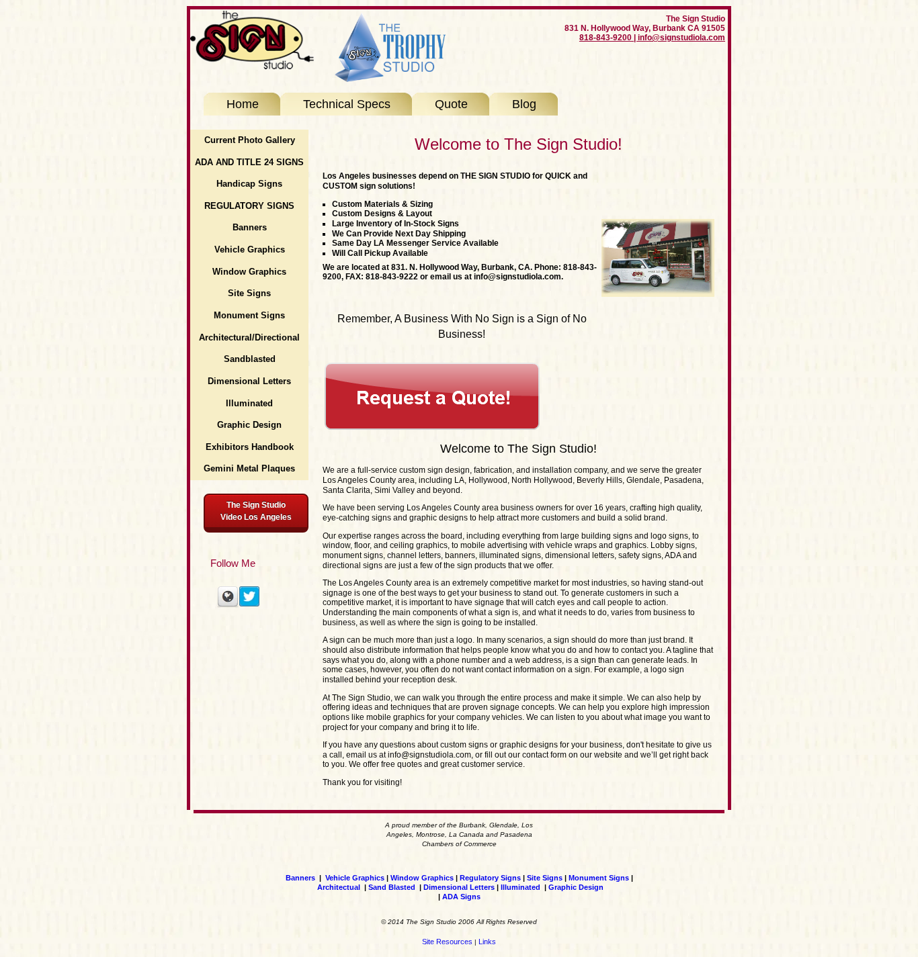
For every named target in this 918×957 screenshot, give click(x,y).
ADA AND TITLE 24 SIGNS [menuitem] (249, 162)
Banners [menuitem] (250, 227)
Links (487, 942)
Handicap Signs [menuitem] (249, 184)
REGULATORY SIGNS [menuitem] (249, 206)
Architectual (338, 887)
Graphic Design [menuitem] (249, 425)
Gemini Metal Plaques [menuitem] (249, 468)
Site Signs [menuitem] (249, 293)
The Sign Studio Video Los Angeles (256, 511)
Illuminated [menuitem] (249, 403)
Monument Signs (599, 878)
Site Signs (544, 878)
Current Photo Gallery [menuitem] (249, 140)
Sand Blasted (391, 887)
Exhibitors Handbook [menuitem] (250, 447)
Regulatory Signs (490, 878)
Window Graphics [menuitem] (249, 272)
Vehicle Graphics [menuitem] (249, 249)
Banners (300, 878)
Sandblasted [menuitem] (250, 359)
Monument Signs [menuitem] (249, 315)
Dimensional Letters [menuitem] (249, 381)
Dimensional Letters (459, 887)
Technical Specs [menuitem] (346, 104)
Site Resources (447, 942)
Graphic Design (575, 887)
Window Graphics (422, 878)
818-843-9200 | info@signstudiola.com (652, 37)
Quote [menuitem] (451, 104)
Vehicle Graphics (354, 878)
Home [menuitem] (242, 104)
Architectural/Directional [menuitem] (249, 337)
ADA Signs (461, 897)
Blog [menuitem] (524, 104)
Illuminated (521, 887)
